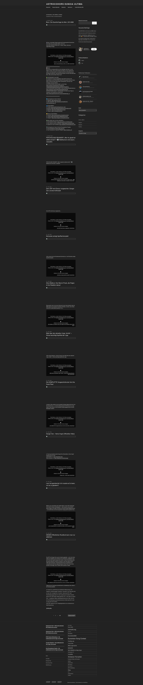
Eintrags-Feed (48, 660)
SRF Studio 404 (70, 666)
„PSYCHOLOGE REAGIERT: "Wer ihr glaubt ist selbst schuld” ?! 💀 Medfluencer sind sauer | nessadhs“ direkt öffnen (62, 180)
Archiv (80, 107)
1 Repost (82, 60)
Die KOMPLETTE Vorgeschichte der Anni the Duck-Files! (60, 383)
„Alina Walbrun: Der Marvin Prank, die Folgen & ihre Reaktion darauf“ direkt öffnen (61, 325)
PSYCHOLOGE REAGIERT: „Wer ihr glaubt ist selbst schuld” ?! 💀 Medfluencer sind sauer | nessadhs (60, 139)
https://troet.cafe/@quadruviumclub (58, 109)
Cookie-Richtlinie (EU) (79, 7)
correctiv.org (72, 629)
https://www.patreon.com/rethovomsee (64, 121)
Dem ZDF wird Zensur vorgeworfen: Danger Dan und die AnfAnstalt (60, 189)
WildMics (69, 675)
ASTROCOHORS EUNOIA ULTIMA (64, 3)
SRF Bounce (70, 664)
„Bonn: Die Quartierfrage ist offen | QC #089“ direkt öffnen (64, 63)
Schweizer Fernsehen (75, 657)
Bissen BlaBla (70, 627)
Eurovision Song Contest (77, 638)
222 (60, 615)
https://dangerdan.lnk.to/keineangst (61, 458)
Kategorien (81, 130)
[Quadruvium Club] (79, 60)
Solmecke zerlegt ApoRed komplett (57, 236)
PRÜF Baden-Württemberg (51, 637)
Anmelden (47, 658)
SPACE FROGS (70, 662)
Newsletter (64, 7)
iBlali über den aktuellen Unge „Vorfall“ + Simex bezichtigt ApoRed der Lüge (59, 334)
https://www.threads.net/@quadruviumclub (59, 116)
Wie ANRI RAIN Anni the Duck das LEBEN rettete (87, 31)
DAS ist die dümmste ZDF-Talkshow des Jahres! (87, 33)
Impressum (70, 7)
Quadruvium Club (49, 625)
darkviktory (69, 631)
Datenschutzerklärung (71, 682)
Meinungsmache (72, 645)
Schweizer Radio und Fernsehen (74, 659)
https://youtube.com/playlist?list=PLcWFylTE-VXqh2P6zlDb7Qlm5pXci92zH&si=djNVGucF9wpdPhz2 (57, 86)
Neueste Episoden (55, 7)
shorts (69, 661)
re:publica (70, 654)
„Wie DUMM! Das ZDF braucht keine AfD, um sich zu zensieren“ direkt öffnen (60, 582)
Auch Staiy (70, 625)
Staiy (69, 670)
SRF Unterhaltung (71, 667)
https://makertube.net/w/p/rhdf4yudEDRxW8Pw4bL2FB (57, 89)
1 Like (82, 63)
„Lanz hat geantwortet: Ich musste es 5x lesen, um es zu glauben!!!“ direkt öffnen (61, 526)
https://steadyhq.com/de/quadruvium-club (67, 124)
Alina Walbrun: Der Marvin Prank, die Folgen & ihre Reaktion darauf (60, 284)
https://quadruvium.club (56, 100)
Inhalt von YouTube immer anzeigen (61, 62)
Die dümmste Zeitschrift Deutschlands (85, 41)
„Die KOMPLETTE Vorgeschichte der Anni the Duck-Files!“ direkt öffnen (62, 425)
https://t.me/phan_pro (68, 129)
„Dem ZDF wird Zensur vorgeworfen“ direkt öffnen (65, 228)
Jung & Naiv (70, 643)
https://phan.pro (61, 128)
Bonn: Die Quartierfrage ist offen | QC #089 (60, 22)
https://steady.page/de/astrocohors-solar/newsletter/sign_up (58, 93)
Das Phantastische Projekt (51, 648)
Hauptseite (48, 7)
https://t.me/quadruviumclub (57, 111)
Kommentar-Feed (49, 662)
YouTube (80, 126)
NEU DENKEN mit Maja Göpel (75, 650)
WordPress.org (48, 664)
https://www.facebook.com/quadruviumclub (60, 115)
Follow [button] (94, 49)
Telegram (80, 122)
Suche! (94, 23)
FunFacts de (71, 641)
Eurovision (70, 633)
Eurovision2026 (72, 636)
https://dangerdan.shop (58, 456)
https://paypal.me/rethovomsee (68, 123)
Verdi (68, 671)
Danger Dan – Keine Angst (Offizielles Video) (60, 434)
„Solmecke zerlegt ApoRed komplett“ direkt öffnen (65, 275)
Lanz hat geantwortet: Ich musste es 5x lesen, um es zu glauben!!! (60, 484)
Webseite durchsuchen (83, 20)
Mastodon (80, 124)
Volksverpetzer (70, 673)
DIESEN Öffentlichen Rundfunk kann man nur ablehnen (60, 536)
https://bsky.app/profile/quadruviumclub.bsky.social (61, 108)
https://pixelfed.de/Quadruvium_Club (58, 107)
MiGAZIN (70, 648)
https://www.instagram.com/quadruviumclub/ (60, 117)
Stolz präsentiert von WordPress (81, 682)
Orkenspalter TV (71, 652)
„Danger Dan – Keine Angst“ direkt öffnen (67, 475)
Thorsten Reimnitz (50, 642)
